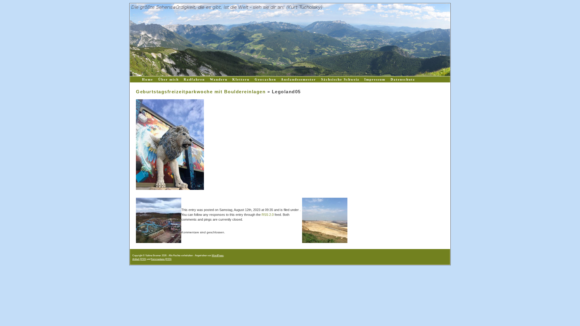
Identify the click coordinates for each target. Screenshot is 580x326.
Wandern (218, 79)
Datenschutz (403, 79)
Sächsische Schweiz (340, 79)
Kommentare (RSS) (161, 259)
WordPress (218, 255)
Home (147, 79)
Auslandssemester (298, 79)
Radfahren (194, 79)
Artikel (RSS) (139, 259)
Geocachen (265, 79)
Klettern (241, 79)
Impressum (374, 79)
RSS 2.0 (268, 214)
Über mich (168, 79)
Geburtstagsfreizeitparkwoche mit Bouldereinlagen (201, 91)
